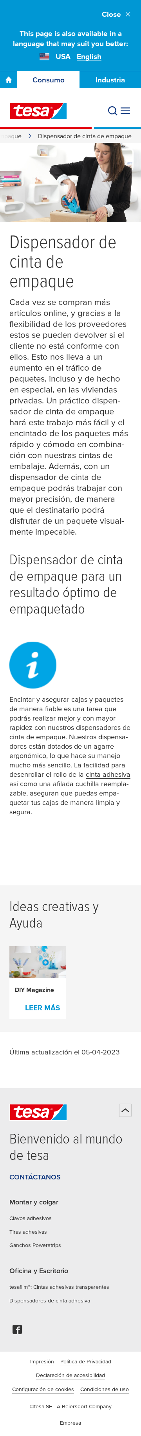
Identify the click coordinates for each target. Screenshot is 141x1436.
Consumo (49, 80)
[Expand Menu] (125, 111)
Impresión (42, 1361)
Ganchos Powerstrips (35, 1245)
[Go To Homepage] (8, 79)
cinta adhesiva (108, 774)
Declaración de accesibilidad (70, 1375)
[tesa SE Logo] (38, 111)
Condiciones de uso (104, 1389)
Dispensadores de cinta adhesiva (49, 1300)
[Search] (113, 111)
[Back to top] (125, 1110)
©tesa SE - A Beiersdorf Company (71, 1406)
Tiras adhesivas (28, 1232)
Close (111, 14)
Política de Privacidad (85, 1361)
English (89, 56)
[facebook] (17, 1331)
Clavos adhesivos (30, 1218)
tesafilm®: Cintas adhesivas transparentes (59, 1287)
